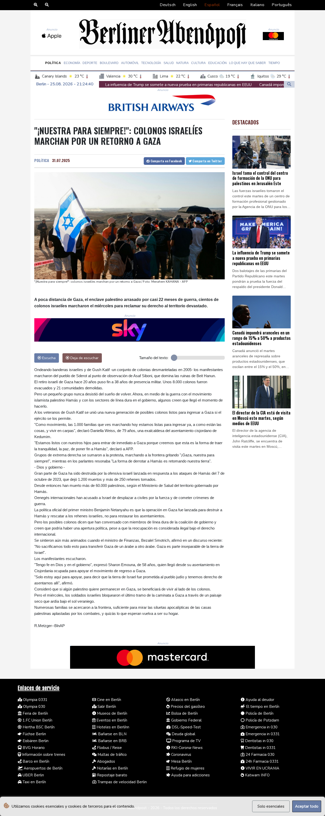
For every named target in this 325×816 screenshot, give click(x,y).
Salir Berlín (106, 706)
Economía (72, 63)
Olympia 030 (33, 706)
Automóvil (130, 63)
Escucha (48, 357)
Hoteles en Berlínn (112, 727)
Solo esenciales (270, 806)
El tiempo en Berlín (262, 706)
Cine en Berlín (108, 699)
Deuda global (183, 734)
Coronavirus (180, 754)
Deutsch (168, 5)
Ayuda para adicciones (190, 775)
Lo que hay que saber (247, 63)
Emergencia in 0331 (262, 734)
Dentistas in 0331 (260, 747)
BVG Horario (33, 747)
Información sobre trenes (43, 754)
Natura (182, 63)
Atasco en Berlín (185, 699)
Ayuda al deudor (259, 699)
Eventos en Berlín (111, 720)
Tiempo (274, 63)
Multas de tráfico (111, 754)
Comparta (166, 161)
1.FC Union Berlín (37, 720)
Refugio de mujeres (187, 768)
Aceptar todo (306, 806)
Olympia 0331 (34, 699)
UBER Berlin (33, 775)
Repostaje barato (111, 775)
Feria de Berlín (35, 713)
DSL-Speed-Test (186, 727)
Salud (169, 63)
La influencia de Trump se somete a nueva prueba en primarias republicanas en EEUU (128, 84)
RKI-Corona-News (186, 747)
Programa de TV (186, 740)
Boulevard (109, 63)
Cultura (198, 63)
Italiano (257, 5)
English (190, 5)
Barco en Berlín (35, 761)
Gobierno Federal (186, 720)
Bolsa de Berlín (184, 713)
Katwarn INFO (257, 775)
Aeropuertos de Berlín (42, 768)
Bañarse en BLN (111, 734)
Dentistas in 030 (258, 740)
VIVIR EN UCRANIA (262, 768)
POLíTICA (41, 160)
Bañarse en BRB (112, 740)
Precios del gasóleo (187, 706)
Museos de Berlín (111, 713)
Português (282, 5)
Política (53, 63)
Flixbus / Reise (109, 747)
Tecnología (151, 63)
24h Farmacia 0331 (262, 761)
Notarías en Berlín (112, 768)
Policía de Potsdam (262, 720)
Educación (217, 63)
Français (235, 5)
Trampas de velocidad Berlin (121, 782)
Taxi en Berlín (34, 782)
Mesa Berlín (181, 761)
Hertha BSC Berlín (38, 727)
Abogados (105, 761)
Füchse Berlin (34, 734)
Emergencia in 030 (261, 727)
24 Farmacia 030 (259, 754)
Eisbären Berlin (35, 740)
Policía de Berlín (259, 713)
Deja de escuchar (84, 357)
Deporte (90, 63)
